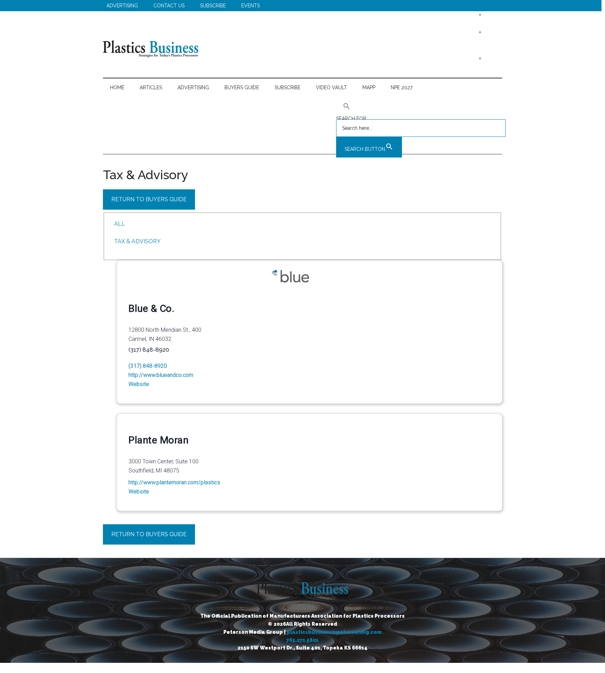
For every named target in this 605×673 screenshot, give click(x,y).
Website (138, 384)
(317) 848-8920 (147, 366)
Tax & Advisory (137, 241)
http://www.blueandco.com (160, 375)
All (119, 223)
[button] (421, 106)
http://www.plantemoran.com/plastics (174, 482)
